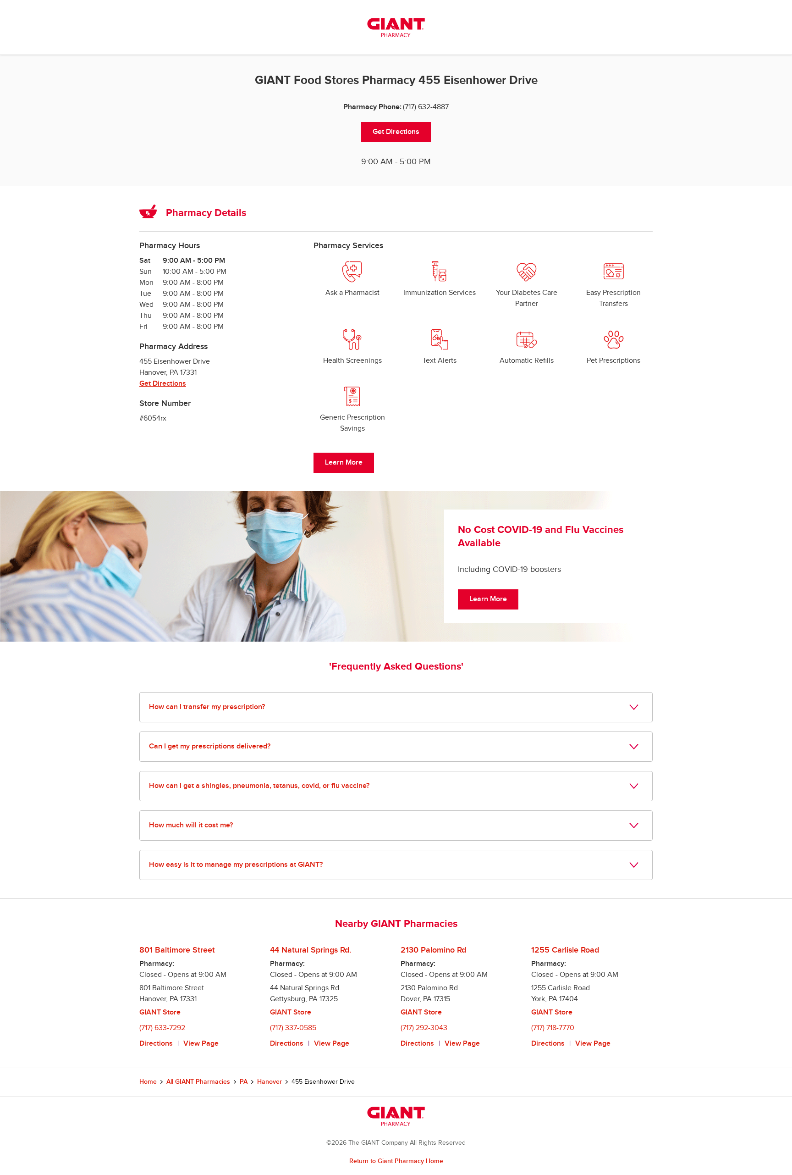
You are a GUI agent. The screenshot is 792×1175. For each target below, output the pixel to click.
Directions (156, 1043)
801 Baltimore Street (177, 950)
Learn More (344, 462)
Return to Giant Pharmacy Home (396, 1161)
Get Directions (396, 131)
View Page (201, 1043)
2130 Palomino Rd (433, 950)
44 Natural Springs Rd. (310, 950)
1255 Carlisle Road (565, 950)
